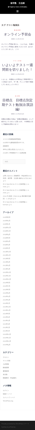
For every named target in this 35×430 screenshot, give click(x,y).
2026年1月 (6, 224)
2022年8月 (6, 282)
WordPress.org (8, 401)
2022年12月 (7, 272)
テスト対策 (17, 60)
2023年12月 (7, 252)
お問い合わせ (7, 176)
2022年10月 (7, 279)
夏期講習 (6, 371)
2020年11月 (7, 338)
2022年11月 (7, 276)
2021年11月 (6, 310)
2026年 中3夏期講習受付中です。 (14, 142)
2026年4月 (6, 221)
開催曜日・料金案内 (9, 378)
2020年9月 (6, 345)
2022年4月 (6, 296)
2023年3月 (6, 269)
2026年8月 (6, 217)
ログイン (6, 390)
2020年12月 (7, 334)
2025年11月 (7, 231)
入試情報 (6, 364)
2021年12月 (7, 307)
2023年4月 (6, 265)
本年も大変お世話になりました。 (14, 149)
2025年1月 (6, 248)
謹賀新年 (6, 146)
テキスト (6, 357)
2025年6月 (6, 238)
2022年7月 (6, 286)
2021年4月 (6, 320)
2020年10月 (7, 341)
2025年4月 (6, 241)
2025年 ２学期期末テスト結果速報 (14, 153)
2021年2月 (6, 327)
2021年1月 (6, 331)
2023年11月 (7, 255)
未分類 (17, 96)
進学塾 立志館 (17, 3)
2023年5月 (6, 262)
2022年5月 (6, 293)
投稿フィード (7, 394)
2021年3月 (6, 324)
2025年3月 (6, 245)
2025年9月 (6, 234)
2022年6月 (6, 289)
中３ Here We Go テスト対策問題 (14, 184)
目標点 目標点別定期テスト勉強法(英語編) (17, 104)
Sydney (4, 427)
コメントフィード (9, 397)
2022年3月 (6, 300)
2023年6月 (6, 258)
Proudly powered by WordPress (12, 424)
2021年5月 (6, 317)
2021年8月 (6, 314)
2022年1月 (6, 303)
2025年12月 (7, 227)
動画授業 (17, 30)
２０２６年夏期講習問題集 (12, 139)
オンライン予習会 (17, 34)
